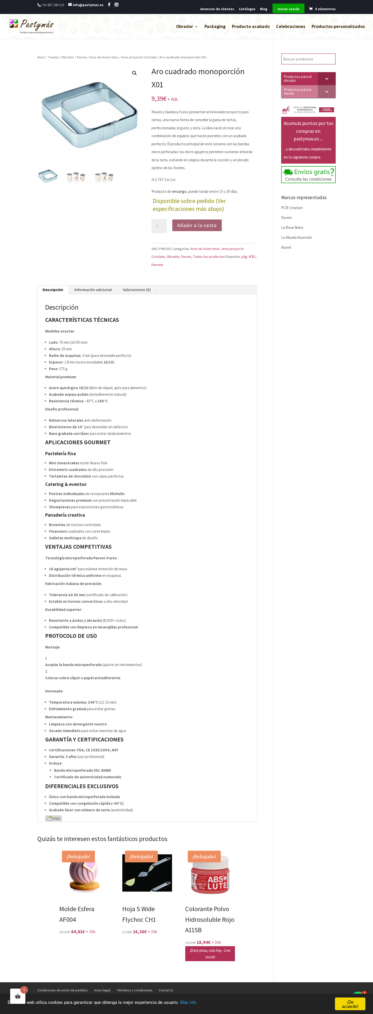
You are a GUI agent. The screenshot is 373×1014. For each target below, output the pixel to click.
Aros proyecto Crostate (139, 57)
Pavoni (82, 57)
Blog (263, 9)
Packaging (215, 27)
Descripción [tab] (53, 289)
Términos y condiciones (134, 990)
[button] (134, 73)
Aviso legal (102, 990)
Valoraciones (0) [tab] (137, 289)
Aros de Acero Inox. (104, 57)
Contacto (166, 990)
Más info (188, 1002)
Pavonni (157, 264)
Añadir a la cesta (197, 225)
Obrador (184, 27)
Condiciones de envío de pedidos (62, 990)
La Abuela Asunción (296, 237)
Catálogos (247, 9)
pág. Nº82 (249, 256)
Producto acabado (251, 27)
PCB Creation (292, 207)
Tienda (53, 57)
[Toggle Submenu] (327, 78)
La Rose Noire (292, 227)
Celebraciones (290, 27)
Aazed (286, 247)
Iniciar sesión (288, 9)
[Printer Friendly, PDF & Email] (53, 818)
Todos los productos (209, 256)
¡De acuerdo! (350, 1004)
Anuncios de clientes (217, 9)
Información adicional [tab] (93, 289)
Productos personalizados (338, 27)
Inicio (41, 57)
